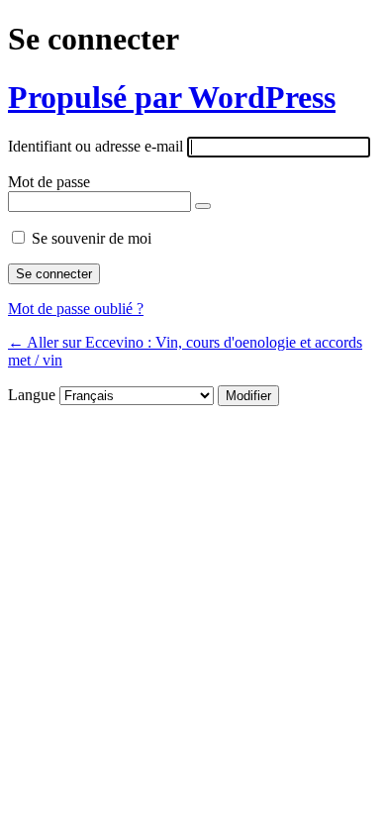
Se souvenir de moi (91, 238)
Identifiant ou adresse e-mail (95, 146)
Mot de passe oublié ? (76, 308)
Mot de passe (49, 181)
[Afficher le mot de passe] (203, 206)
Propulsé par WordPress (172, 97)
